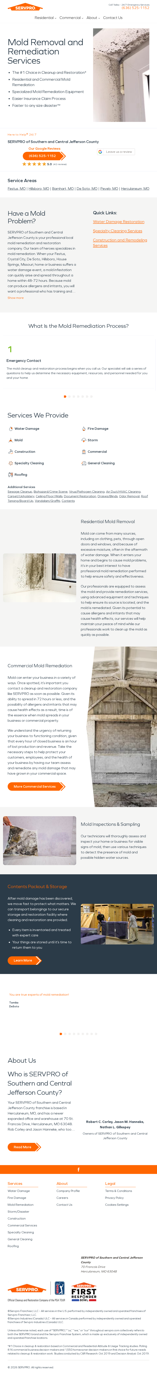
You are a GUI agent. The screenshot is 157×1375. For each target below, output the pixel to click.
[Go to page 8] (92, 1034)
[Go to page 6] (87, 397)
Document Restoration (80, 496)
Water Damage (19, 1191)
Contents (68, 501)
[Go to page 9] (96, 1034)
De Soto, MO (87, 189)
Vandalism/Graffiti (47, 501)
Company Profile (68, 1191)
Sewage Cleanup (20, 491)
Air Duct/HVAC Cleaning (123, 491)
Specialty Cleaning (21, 1232)
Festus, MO (17, 189)
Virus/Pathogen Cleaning (87, 491)
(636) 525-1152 (135, 8)
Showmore (16, 298)
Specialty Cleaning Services (117, 230)
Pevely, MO (109, 189)
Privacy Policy (114, 1198)
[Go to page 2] (69, 397)
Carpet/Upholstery (21, 496)
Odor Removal (129, 496)
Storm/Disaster (18, 1211)
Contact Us (113, 17)
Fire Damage (17, 1198)
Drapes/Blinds (108, 496)
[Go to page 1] (65, 397)
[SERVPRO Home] (25, 7)
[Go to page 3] (74, 397)
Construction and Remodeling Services (120, 243)
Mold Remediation (21, 1205)
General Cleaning (20, 1239)
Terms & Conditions (118, 1191)
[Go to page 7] (91, 397)
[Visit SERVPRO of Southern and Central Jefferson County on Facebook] (79, 1170)
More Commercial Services (35, 786)
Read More (22, 1147)
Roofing (13, 1246)
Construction (17, 1218)
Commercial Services (22, 1225)
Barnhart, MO (63, 189)
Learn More (23, 960)
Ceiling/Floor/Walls (49, 496)
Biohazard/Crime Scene (51, 491)
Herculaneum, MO (135, 189)
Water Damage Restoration (118, 221)
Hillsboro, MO (39, 189)
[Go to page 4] (78, 397)
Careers (62, 1198)
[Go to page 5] (83, 397)
